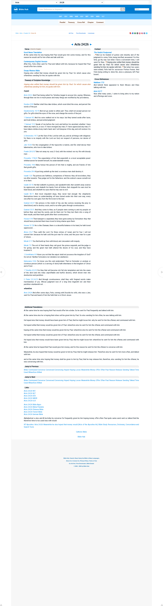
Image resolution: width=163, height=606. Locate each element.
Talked (132, 370)
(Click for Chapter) (35, 49)
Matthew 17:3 (99, 82)
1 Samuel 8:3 (29, 118)
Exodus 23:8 (28, 104)
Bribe (26, 370)
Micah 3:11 (28, 241)
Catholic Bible (81, 432)
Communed (32, 370)
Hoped (66, 370)
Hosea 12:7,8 (29, 225)
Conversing (59, 370)
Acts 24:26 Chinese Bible (33, 409)
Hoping (72, 370)
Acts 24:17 (98, 91)
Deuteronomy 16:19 (31, 111)
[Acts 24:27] (160, 277)
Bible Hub (81, 437)
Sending (126, 370)
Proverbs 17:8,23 (30, 158)
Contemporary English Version (35, 61)
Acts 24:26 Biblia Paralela (34, 407)
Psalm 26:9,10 (29, 151)
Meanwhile (85, 370)
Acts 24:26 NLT (30, 393)
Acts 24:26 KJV (30, 401)
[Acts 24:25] (3, 277)
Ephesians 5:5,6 (30, 261)
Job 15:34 (28, 145)
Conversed (50, 370)
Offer (98, 370)
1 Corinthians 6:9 (30, 254)
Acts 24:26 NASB (30, 398)
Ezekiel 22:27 (29, 203)
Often (103, 370)
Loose (78, 370)
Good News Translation (33, 52)
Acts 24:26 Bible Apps (32, 404)
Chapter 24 (27, 33)
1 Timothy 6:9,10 (30, 270)
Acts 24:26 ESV (30, 396)
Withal (39, 372)
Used (26, 372)
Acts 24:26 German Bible (33, 414)
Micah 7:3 (27, 245)
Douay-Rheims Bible (32, 71)
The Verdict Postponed (102, 52)
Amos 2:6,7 (28, 232)
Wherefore (32, 372)
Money (92, 370)
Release (119, 370)
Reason (112, 370)
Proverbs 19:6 (29, 165)
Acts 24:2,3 (28, 95)
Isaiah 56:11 (29, 194)
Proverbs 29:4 (29, 171)
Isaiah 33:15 (28, 185)
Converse (41, 370)
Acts (21, 33)
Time (137, 370)
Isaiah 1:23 (28, 176)
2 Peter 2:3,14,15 (31, 279)
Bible (17, 33)
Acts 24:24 (28, 293)
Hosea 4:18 (28, 219)
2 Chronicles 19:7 (30, 136)
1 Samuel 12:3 (29, 124)
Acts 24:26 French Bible (33, 412)
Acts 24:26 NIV (29, 391)
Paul (107, 370)
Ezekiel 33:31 (29, 210)
